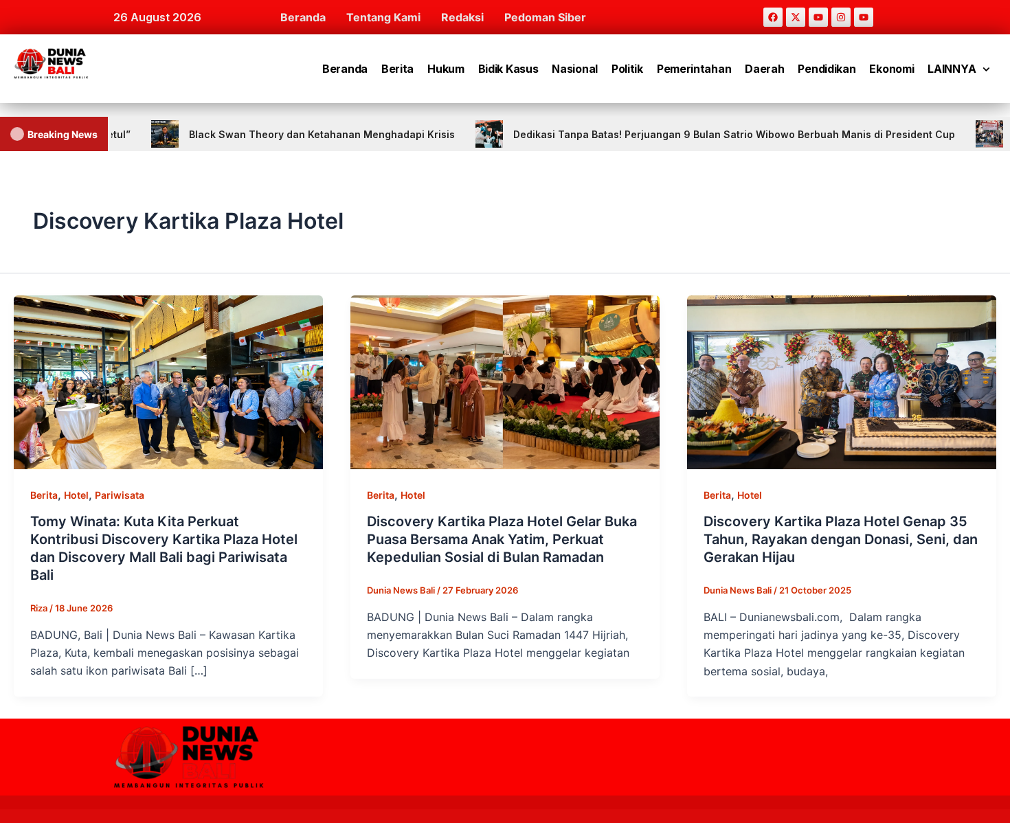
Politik (627, 69)
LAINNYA (952, 69)
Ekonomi (891, 69)
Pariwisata (119, 495)
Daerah (764, 69)
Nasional (575, 69)
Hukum (445, 69)
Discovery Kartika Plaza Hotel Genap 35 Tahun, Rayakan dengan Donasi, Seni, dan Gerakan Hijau (841, 539)
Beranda (303, 17)
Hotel (76, 495)
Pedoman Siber (545, 17)
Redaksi (462, 17)
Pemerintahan (694, 69)
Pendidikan (826, 69)
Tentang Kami (383, 17)
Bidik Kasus (508, 69)
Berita (397, 69)
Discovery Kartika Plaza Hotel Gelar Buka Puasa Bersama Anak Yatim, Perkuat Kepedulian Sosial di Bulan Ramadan (502, 539)
